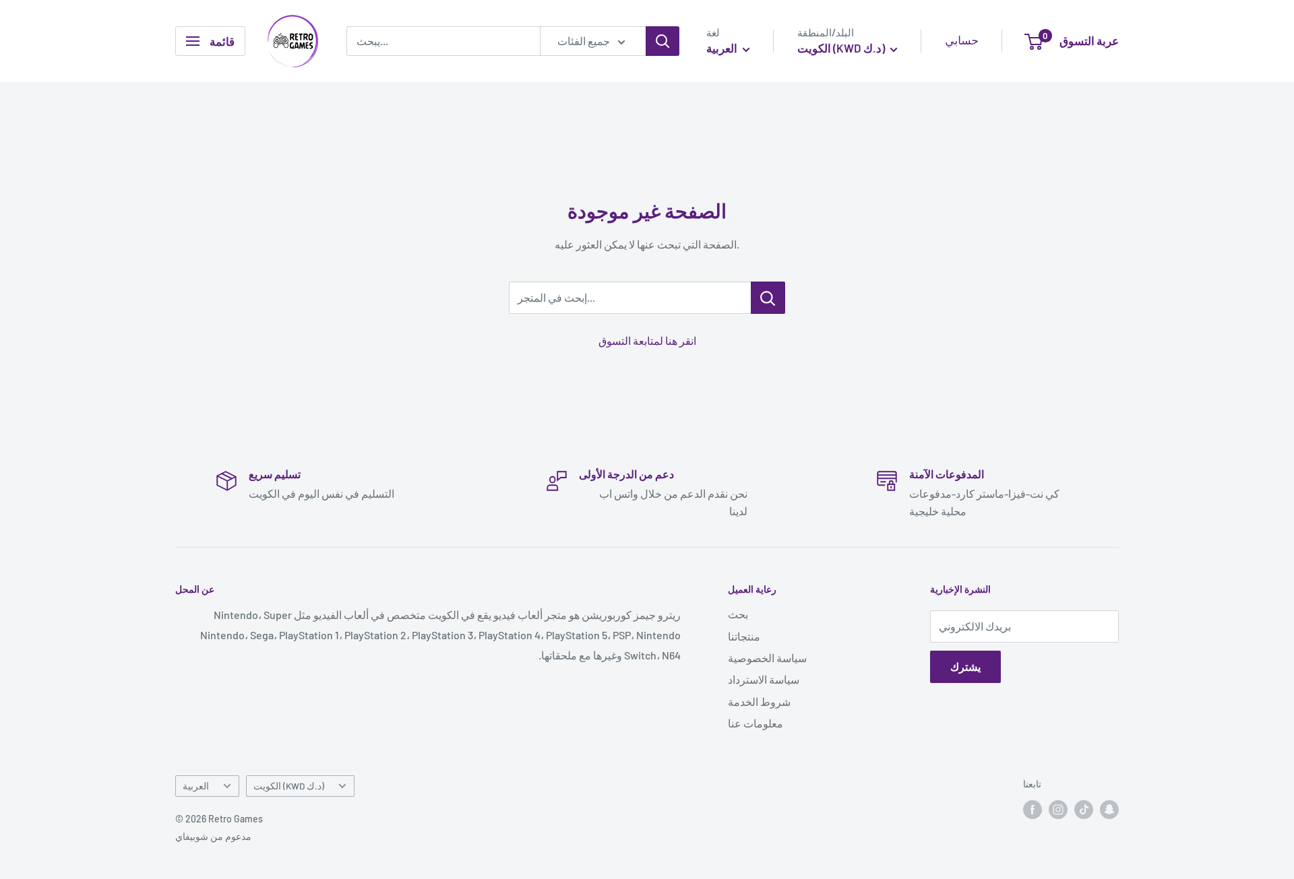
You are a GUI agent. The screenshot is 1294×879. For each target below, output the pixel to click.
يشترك (965, 666)
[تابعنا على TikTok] (1083, 809)
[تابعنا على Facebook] (1032, 809)
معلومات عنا (755, 723)
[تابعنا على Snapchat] (1109, 809)
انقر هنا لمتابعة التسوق (647, 340)
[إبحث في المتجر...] (768, 298)
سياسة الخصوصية (767, 657)
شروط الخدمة (759, 701)
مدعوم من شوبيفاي (213, 836)
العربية (196, 785)
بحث (738, 614)
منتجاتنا (744, 636)
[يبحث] (662, 41)
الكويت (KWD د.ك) (288, 785)
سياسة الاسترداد (763, 679)
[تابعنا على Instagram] (1058, 809)
